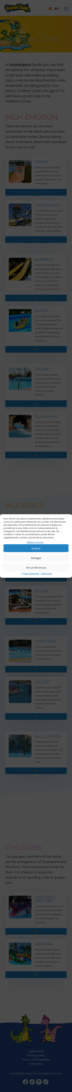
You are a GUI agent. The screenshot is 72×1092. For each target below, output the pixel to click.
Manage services (35, 542)
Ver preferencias (36, 567)
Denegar (36, 558)
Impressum (46, 573)
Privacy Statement (30, 573)
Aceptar (36, 548)
